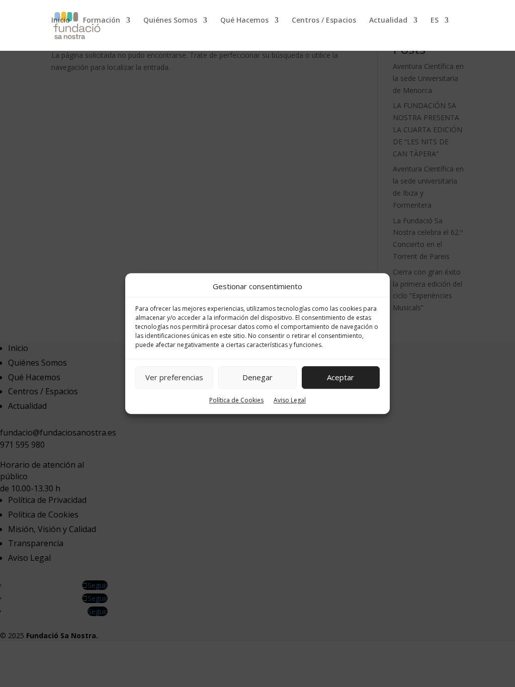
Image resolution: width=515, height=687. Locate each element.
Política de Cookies (236, 400)
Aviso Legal (290, 400)
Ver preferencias (174, 378)
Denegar (257, 378)
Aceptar (340, 378)
